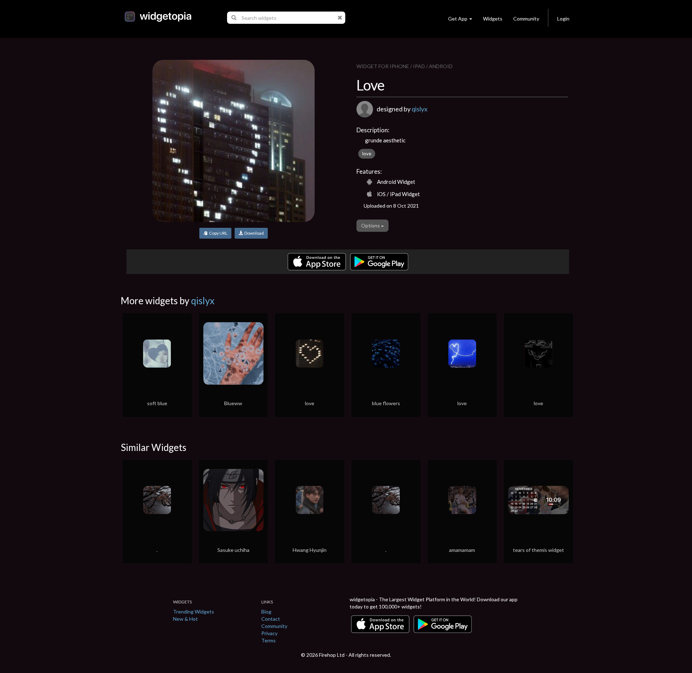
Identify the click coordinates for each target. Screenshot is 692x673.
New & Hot (185, 619)
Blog (266, 611)
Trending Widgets (193, 611)
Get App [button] (457, 19)
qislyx (419, 109)
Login (563, 19)
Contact (270, 619)
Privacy (269, 633)
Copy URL (217, 233)
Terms (268, 640)
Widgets (492, 19)
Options (371, 225)
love (366, 153)
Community (526, 19)
